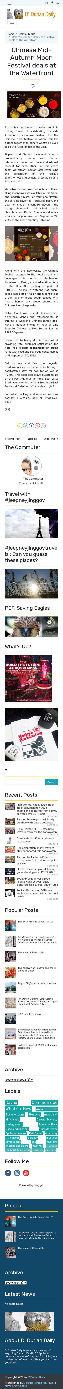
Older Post (50, 438)
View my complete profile (31, 483)
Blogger (38, 1185)
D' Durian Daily (36, 1377)
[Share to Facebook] (31, 425)
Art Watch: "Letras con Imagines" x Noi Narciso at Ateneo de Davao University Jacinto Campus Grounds (37, 940)
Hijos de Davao (49, 1129)
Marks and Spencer (16, 1129)
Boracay (33, 1137)
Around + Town (47, 1109)
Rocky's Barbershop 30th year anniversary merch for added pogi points (37, 893)
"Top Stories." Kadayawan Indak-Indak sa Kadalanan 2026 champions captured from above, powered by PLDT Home (37, 809)
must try (37, 1146)
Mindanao (12, 1119)
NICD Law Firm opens (29, 1014)
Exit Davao (35, 1133)
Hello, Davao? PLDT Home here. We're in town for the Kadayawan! (37, 830)
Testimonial (52, 1146)
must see (52, 1137)
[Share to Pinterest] (37, 425)
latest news (37, 1150)
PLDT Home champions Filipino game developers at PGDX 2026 (36, 871)
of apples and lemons (16, 1146)
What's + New (18, 1108)
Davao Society (47, 1119)
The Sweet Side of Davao (17, 1150)
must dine (52, 1142)
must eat (51, 1114)
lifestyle (34, 1114)
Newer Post (13, 438)
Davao (11, 1102)
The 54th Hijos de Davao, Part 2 (35, 921)
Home (10, 34)
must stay (51, 1133)
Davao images (13, 1142)
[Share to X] (25, 425)
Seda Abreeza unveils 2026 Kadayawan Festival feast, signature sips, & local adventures (37, 881)
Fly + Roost (12, 1137)
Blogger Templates (35, 1382)
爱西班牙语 (20, 1385)
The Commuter (33, 478)
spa (34, 1142)
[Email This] (19, 425)
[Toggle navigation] (9, 3)
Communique (27, 34)
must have (50, 1150)
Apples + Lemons (15, 1133)
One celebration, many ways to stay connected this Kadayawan (36, 849)
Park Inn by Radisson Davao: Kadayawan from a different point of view (37, 860)
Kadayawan (13, 1124)
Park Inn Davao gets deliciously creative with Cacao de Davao (35, 821)
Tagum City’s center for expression (37, 983)
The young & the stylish (31, 952)
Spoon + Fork (48, 1124)
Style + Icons (15, 1114)
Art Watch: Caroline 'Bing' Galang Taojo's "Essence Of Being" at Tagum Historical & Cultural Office (38, 1002)
